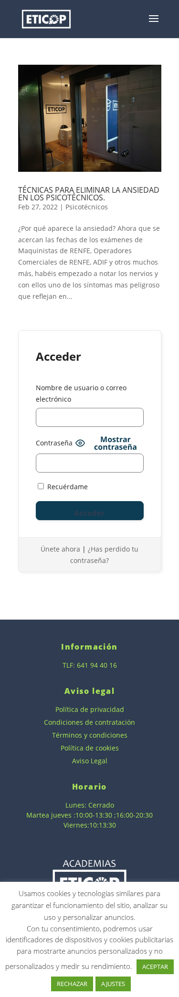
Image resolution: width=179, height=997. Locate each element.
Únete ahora (60, 548)
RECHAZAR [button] (72, 983)
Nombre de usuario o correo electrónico (81, 393)
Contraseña (54, 442)
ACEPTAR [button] (155, 966)
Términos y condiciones (89, 735)
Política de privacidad (89, 709)
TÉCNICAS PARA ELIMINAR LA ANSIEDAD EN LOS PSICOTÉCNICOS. (88, 194)
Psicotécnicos (86, 206)
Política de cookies (90, 747)
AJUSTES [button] (113, 983)
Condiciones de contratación (89, 722)
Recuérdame (66, 486)
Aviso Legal (89, 760)
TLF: (70, 665)
